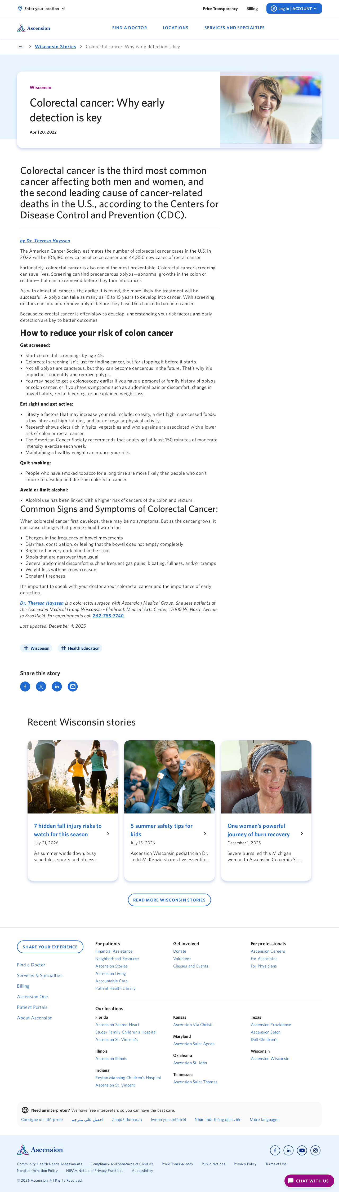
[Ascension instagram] (315, 1150)
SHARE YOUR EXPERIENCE (50, 946)
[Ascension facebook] (275, 1150)
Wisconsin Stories (55, 46)
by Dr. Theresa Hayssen (45, 240)
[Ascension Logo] (40, 1153)
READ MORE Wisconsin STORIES (169, 900)
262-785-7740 (108, 616)
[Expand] (20, 47)
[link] (220, 8)
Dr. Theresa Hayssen (42, 603)
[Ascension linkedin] (288, 1150)
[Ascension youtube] (302, 1150)
